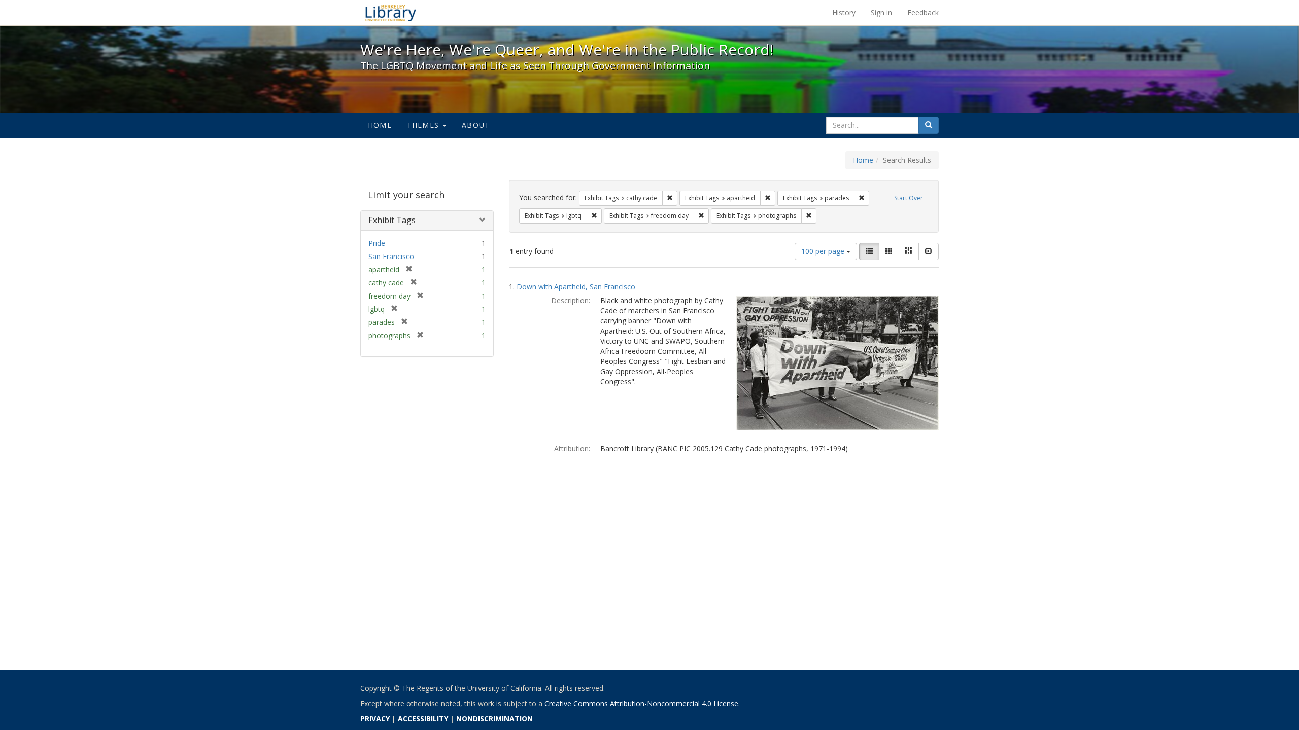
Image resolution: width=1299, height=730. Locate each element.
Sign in (881, 12)
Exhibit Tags (392, 220)
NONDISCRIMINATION (494, 718)
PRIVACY (375, 718)
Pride (376, 243)
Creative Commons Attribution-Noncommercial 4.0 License (641, 703)
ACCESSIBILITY (423, 718)
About (476, 125)
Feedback (923, 12)
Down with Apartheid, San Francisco (576, 286)
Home (380, 125)
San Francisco (391, 256)
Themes (424, 125)
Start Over (908, 198)
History (844, 12)
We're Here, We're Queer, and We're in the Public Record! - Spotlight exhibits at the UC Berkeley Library (391, 12)
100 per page (823, 251)
